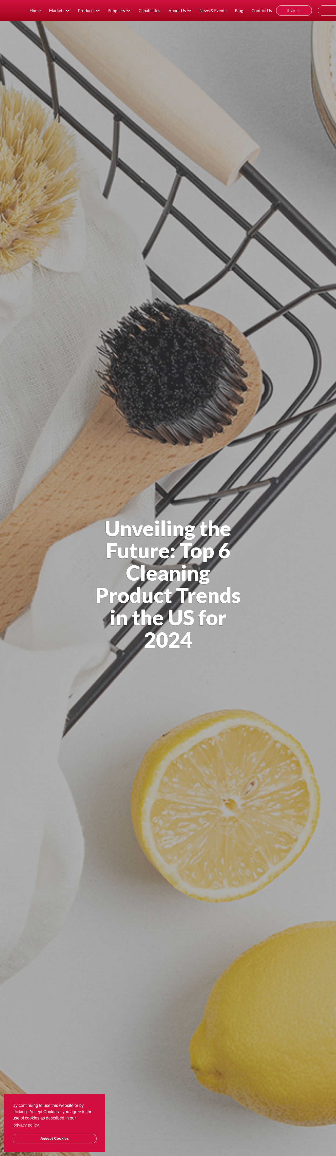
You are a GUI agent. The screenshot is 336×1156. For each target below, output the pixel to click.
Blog (239, 10)
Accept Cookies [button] (54, 1138)
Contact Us (261, 10)
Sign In (294, 10)
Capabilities (149, 10)
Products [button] (86, 10)
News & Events (213, 10)
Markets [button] (56, 10)
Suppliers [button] (116, 10)
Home (35, 10)
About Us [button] (177, 10)
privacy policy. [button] (26, 1125)
